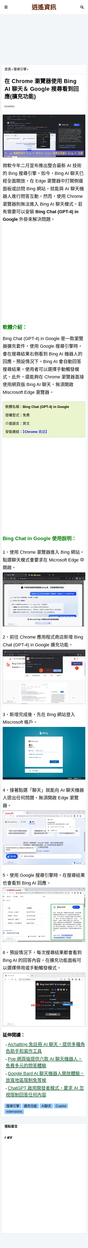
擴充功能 (30, 1106)
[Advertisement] (44, 41)
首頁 (8, 69)
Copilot (61, 1106)
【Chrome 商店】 (36, 432)
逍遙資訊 (44, 7)
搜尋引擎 (20, 69)
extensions (14, 1111)
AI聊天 (46, 1106)
